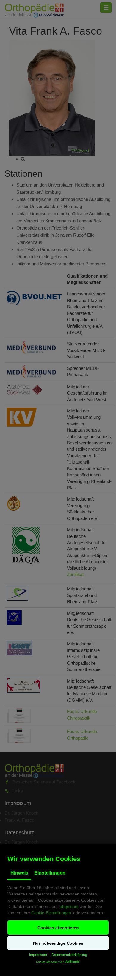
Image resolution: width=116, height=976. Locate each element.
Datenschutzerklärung (69, 955)
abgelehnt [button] (69, 906)
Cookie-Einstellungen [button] (51, 912)
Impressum (38, 955)
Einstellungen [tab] (49, 872)
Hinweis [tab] (19, 872)
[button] (58, 927)
